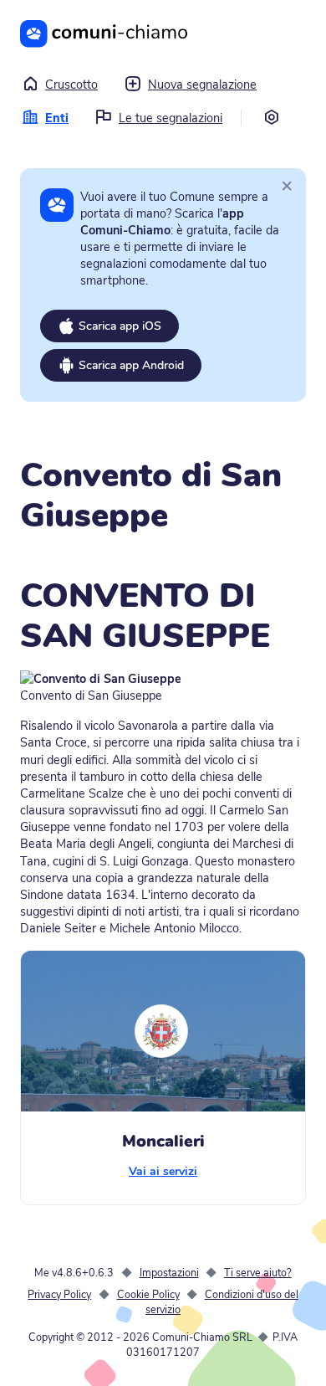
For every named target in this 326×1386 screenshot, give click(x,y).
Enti (57, 118)
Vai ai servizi (163, 1171)
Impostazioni (169, 1272)
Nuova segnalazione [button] (202, 84)
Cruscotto (71, 84)
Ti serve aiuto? (258, 1272)
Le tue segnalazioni (170, 118)
